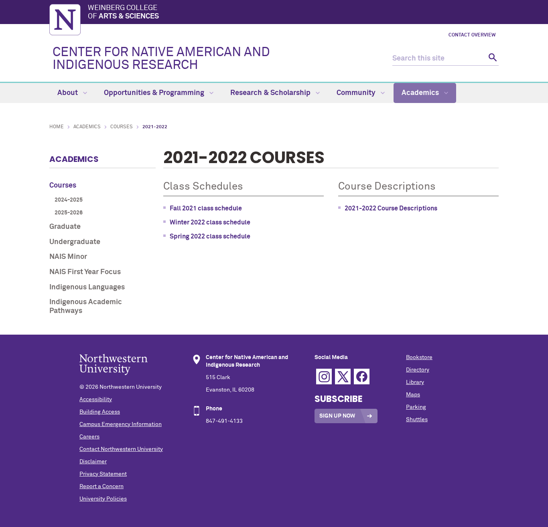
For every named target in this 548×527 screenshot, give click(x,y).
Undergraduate (74, 242)
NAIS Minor (68, 256)
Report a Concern (101, 486)
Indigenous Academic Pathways (85, 307)
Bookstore (419, 357)
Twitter (343, 376)
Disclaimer (93, 461)
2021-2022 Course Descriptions (391, 208)
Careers (89, 437)
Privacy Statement (103, 474)
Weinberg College (123, 12)
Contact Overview (472, 35)
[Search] (492, 59)
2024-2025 (69, 200)
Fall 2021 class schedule (206, 208)
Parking (416, 407)
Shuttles (417, 419)
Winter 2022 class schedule (210, 222)
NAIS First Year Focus (85, 272)
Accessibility (95, 399)
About (68, 93)
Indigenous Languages (87, 287)
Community (357, 93)
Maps (413, 395)
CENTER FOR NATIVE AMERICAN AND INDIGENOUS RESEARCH (161, 59)
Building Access (99, 412)
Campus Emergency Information (120, 424)
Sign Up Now (337, 416)
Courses (121, 127)
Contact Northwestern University (121, 449)
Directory (417, 370)
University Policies (103, 499)
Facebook (361, 376)
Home (56, 127)
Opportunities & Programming (155, 93)
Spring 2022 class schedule (210, 236)
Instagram (324, 376)
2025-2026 (69, 213)
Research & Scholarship (271, 93)
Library (415, 382)
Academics (421, 93)
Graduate (65, 226)
